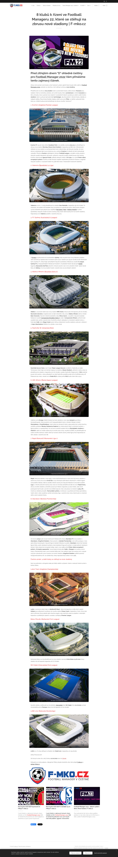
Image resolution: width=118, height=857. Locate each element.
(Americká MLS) (48, 328)
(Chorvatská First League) (47, 665)
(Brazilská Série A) (51, 272)
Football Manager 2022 (50, 76)
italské (80, 263)
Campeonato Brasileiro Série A (50, 318)
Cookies (106, 848)
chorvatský (59, 705)
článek (64, 758)
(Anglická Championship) (49, 569)
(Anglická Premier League (48, 105)
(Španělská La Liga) (46, 165)
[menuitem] (33, 5)
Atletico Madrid (72, 209)
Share (34, 824)
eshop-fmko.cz (35, 764)
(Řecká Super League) (49, 380)
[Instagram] (106, 1)
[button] (97, 5)
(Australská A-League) (49, 217)
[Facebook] (104, 1)
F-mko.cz (79, 762)
